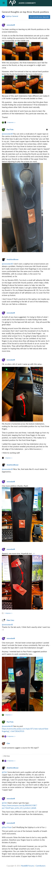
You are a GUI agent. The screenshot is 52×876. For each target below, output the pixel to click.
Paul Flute (10, 129)
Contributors (40, 866)
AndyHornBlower (12, 259)
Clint (8, 743)
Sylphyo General (11, 16)
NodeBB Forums (27, 866)
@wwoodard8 (7, 134)
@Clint (4, 772)
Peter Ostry (10, 620)
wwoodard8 (11, 25)
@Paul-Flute (6, 827)
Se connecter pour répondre (39, 17)
